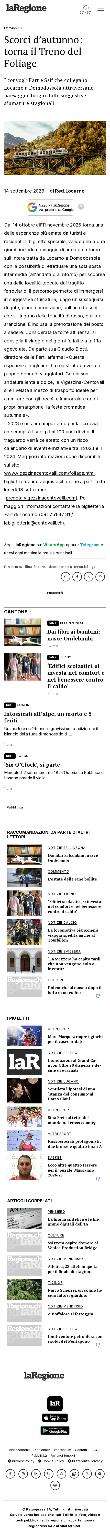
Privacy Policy (22, 1461)
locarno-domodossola (53, 567)
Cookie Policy (52, 1461)
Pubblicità (39, 1455)
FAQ (94, 1450)
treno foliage (85, 567)
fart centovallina (18, 567)
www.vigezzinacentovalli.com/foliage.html (49, 473)
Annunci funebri (63, 1455)
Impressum (62, 1450)
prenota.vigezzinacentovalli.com (40, 498)
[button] (10, 1474)
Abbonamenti (19, 1450)
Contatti (81, 1450)
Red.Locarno (69, 191)
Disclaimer (42, 1450)
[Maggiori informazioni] (81, 207)
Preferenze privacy (87, 1461)
